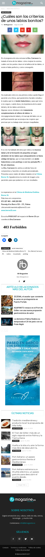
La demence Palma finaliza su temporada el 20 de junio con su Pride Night (28, 321)
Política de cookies (34, 548)
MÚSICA (4, 324)
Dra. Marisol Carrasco (35, 251)
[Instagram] (19, 539)
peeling (25, 254)
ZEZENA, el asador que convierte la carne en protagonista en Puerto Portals (28, 299)
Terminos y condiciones (18, 548)
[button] (42, 3)
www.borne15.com (8, 210)
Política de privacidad (22, 550)
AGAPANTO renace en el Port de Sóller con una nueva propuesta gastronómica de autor (28, 310)
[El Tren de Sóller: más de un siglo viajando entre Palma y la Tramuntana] (5, 436)
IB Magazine (8, 24)
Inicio (3, 9)
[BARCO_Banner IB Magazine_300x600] (22, 405)
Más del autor (22, 289)
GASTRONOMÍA (17, 428)
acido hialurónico (17, 248)
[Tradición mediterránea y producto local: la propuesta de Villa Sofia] (5, 423)
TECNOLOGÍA (16, 480)
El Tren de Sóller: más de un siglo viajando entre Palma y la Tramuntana (27, 435)
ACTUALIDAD (5, 313)
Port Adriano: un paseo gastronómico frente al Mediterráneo (23, 459)
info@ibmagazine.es (27, 523)
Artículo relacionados (23, 287)
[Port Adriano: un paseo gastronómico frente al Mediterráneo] (5, 460)
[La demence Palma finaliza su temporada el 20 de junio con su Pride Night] (7, 322)
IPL (3, 254)
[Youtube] (32, 539)
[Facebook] (20, 281)
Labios (9, 254)
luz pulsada (17, 254)
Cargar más (22, 485)
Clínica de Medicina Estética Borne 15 (14, 251)
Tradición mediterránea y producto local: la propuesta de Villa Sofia (27, 423)
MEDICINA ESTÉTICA (13, 9)
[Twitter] (25, 281)
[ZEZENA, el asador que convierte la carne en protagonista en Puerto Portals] (7, 302)
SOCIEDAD (16, 441)
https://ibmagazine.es (22, 277)
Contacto (6, 548)
